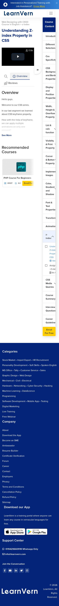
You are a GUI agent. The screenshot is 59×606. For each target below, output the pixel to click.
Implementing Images (51, 173)
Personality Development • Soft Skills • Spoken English (29, 365)
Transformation (51, 218)
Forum (5, 461)
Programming (9, 396)
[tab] (6, 76)
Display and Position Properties (51, 92)
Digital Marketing (10, 406)
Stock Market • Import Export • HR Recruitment (25, 360)
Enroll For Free (30, 183)
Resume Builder (10, 450)
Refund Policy (9, 497)
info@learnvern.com (15, 554)
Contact (6, 471)
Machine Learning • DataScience (18, 391)
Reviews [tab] (12, 83)
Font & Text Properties (51, 206)
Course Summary (50, 297)
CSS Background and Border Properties (51, 73)
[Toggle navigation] (51, 13)
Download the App (11, 435)
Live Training (8, 411)
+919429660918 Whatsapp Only (21, 549)
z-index (48, 236)
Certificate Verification (13, 455)
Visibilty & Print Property (50, 144)
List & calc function (50, 129)
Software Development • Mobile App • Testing (25, 401)
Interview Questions (51, 309)
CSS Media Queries (50, 283)
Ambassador (8, 445)
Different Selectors (50, 46)
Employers (7, 476)
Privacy (5, 481)
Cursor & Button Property (50, 160)
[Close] (56, 3)
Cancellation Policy (11, 492)
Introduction (51, 36)
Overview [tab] (21, 76)
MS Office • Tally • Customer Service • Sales (24, 370)
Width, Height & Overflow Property (50, 111)
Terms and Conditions (13, 486)
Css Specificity (51, 58)
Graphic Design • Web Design (17, 375)
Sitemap (6, 502)
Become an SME (10, 440)
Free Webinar (9, 416)
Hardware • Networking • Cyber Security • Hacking (27, 385)
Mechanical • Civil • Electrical (16, 380)
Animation (51, 226)
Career (5, 466)
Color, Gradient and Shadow (50, 189)
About (5, 430)
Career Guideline (50, 321)
